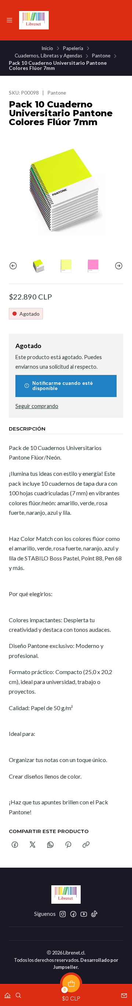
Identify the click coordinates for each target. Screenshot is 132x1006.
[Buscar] (18, 993)
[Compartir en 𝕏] (32, 845)
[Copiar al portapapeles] (86, 845)
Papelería (73, 48)
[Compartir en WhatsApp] (50, 845)
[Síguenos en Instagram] (62, 914)
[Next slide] (117, 266)
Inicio (47, 48)
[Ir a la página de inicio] (34, 20)
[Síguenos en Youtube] (83, 914)
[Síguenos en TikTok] (94, 914)
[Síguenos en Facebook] (73, 914)
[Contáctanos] (124, 993)
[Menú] (9, 20)
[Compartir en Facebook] (15, 845)
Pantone (101, 56)
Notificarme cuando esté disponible (62, 385)
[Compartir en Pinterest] (68, 845)
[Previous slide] (14, 266)
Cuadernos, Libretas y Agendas (48, 56)
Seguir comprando (36, 406)
